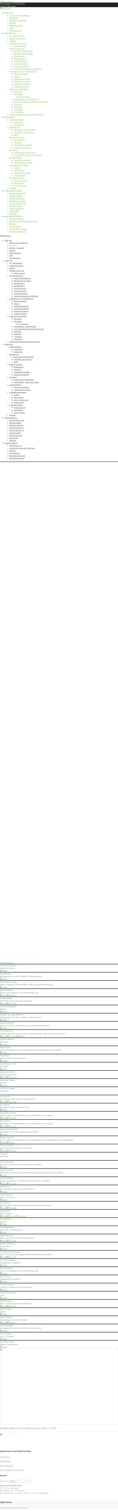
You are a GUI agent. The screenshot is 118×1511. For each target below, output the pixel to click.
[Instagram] (21, 1216)
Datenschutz (5, 1461)
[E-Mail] (3, 970)
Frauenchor (19, 124)
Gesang (17, 76)
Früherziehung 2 (21, 64)
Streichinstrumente (22, 81)
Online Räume (20, 46)
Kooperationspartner (18, 229)
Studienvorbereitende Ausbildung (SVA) (26, 114)
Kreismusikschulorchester (25, 152)
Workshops (19, 112)
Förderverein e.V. (16, 219)
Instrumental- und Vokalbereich (23, 71)
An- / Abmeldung (16, 36)
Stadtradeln (14, 211)
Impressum (5, 1457)
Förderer (13, 224)
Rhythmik (18, 107)
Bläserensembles (16, 137)
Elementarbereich (17, 48)
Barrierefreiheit (6, 1465)
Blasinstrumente (21, 74)
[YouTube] (12, 995)
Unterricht (10, 33)
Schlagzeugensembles (18, 165)
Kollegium (13, 18)
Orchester (13, 150)
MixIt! (16, 135)
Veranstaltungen (13, 191)
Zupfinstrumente (21, 86)
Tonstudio (18, 109)
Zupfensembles (16, 157)
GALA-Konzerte (15, 206)
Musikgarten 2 (20, 58)
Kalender (13, 213)
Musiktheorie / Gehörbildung (26, 99)
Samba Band (19, 175)
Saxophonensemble (22, 147)
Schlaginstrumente (22, 79)
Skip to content (6, 1)
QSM (11, 28)
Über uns (9, 13)
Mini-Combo (19, 170)
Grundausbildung (21, 66)
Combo (17, 168)
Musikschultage (16, 196)
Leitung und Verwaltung (19, 15)
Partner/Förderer (13, 216)
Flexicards (18, 91)
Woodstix (18, 142)
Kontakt (12, 23)
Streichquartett (20, 180)
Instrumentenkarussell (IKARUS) (27, 69)
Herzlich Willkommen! (23, 51)
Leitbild (12, 41)
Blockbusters (19, 140)
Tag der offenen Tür (17, 203)
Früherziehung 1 (21, 61)
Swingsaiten (19, 183)
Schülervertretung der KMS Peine (23, 221)
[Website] (11, 1216)
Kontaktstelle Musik (17, 231)
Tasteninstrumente (22, 84)
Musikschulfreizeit (17, 198)
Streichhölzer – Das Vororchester (28, 155)
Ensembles (10, 117)
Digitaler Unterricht (17, 43)
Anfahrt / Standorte (17, 20)
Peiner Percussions (22, 173)
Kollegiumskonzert (17, 201)
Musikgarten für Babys (23, 53)
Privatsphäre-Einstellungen (12, 1470)
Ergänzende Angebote (18, 89)
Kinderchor (19, 122)
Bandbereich (14, 127)
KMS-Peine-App (15, 25)
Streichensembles (17, 178)
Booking (12, 188)
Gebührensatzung (17, 38)
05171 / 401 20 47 (11, 1488)
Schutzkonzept (15, 30)
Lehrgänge (18, 94)
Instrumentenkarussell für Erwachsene (30, 102)
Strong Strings (20, 185)
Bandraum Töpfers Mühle (25, 130)
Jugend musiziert (16, 208)
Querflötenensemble (23, 145)
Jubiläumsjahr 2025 (17, 193)
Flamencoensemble (22, 160)
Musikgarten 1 (20, 56)
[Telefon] (21, 1036)
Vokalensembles (16, 119)
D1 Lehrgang (24, 96)
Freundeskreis (15, 226)
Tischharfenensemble (23, 163)
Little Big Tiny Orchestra (24, 132)
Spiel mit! (18, 104)
